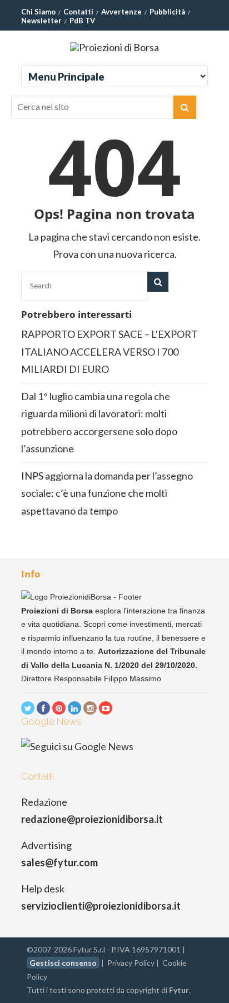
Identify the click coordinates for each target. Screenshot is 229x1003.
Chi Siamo (38, 11)
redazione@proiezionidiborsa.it (92, 819)
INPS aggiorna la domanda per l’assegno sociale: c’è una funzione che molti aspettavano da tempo (107, 493)
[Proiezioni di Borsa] (114, 47)
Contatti (78, 11)
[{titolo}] (27, 708)
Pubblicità (167, 11)
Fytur (179, 990)
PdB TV (82, 20)
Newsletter (41, 20)
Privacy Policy (131, 962)
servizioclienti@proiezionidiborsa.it (101, 906)
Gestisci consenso (63, 962)
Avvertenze (121, 11)
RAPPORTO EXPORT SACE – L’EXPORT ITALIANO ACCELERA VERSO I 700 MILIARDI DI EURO (109, 351)
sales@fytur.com (59, 862)
